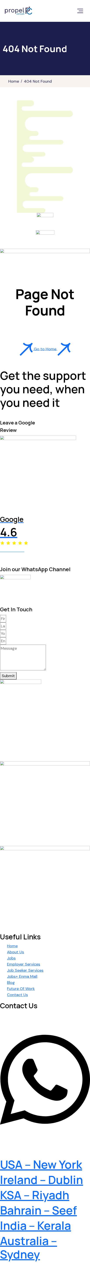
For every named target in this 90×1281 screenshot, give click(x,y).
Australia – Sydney (28, 1247)
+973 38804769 (25, 1135)
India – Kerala (35, 1225)
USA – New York (41, 1164)
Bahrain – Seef (38, 1210)
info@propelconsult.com (41, 1152)
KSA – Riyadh (34, 1195)
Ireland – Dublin (41, 1179)
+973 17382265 (24, 1022)
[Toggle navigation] (80, 11)
